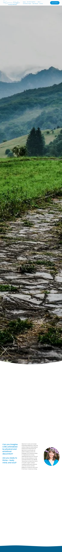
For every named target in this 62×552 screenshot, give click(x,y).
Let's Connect (55, 2)
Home (24, 2)
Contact (41, 3)
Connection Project (27, 3)
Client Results (35, 3)
